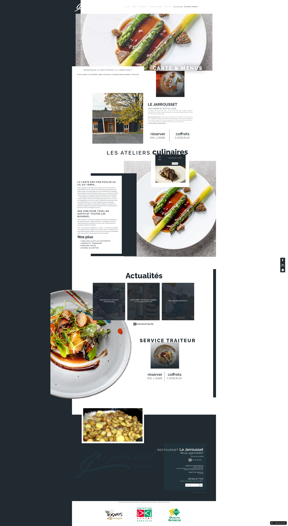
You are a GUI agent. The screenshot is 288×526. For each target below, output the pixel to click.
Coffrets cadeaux (191, 6)
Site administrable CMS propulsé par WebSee (148, 502)
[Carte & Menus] (170, 84)
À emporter (143, 6)
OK (201, 485)
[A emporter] (165, 355)
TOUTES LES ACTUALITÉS (144, 324)
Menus (134, 6)
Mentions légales (201, 492)
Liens (193, 492)
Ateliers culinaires (155, 6)
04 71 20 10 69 (178, 6)
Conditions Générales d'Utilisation (164, 502)
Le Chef (127, 6)
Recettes (168, 6)
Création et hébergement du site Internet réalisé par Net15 (129, 502)
